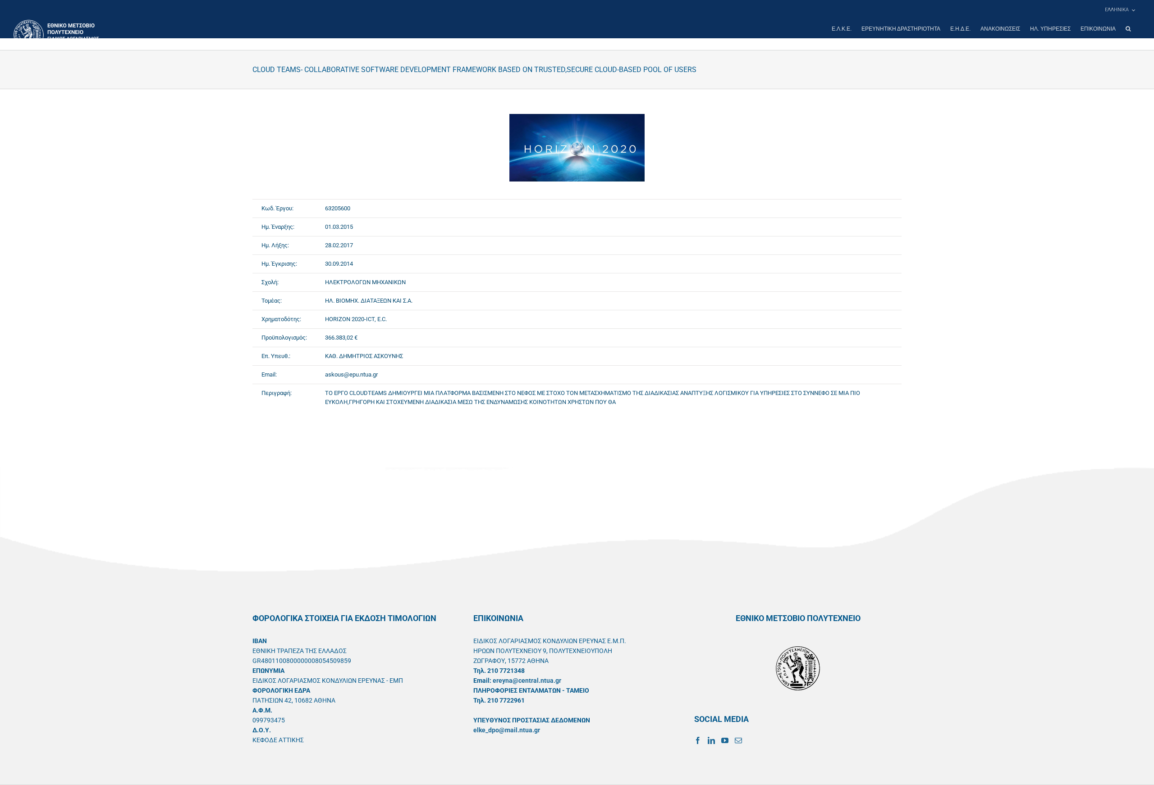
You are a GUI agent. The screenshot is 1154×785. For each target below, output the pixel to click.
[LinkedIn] (711, 740)
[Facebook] (697, 740)
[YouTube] (724, 740)
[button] (1128, 29)
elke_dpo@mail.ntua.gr (506, 730)
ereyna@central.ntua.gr (527, 680)
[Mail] (738, 740)
